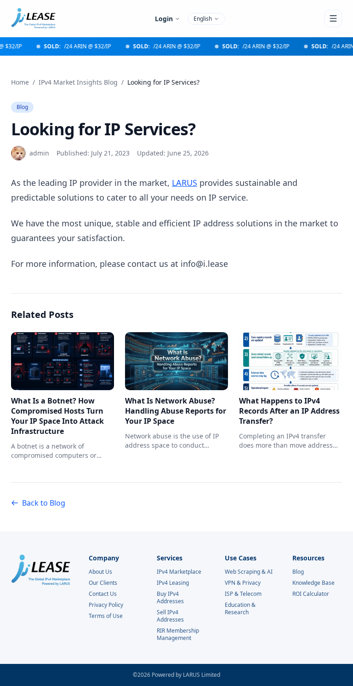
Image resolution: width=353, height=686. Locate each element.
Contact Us (103, 594)
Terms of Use (106, 616)
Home (20, 82)
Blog (22, 107)
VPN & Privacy (243, 583)
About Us (100, 572)
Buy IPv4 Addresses (170, 597)
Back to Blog (43, 503)
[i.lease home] (33, 18)
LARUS (184, 182)
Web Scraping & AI (249, 572)
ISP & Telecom (243, 594)
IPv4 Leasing (173, 583)
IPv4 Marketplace (179, 572)
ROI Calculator (310, 594)
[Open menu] (333, 18)
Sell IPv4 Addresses (170, 616)
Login (164, 18)
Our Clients (103, 583)
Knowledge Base (313, 583)
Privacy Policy (106, 605)
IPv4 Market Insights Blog (78, 82)
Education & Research (240, 608)
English (203, 19)
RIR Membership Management (178, 634)
